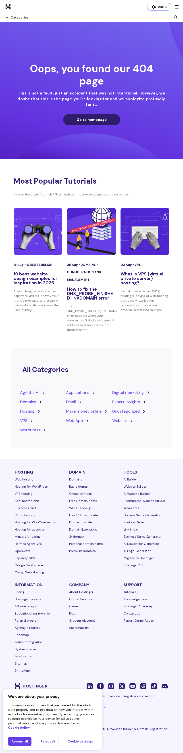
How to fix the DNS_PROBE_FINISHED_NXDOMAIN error (90, 293)
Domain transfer (81, 522)
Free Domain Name (83, 501)
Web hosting (24, 479)
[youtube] (132, 686)
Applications (77, 392)
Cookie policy (19, 728)
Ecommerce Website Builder (144, 501)
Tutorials (130, 592)
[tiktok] (154, 686)
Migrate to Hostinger (139, 558)
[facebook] (100, 686)
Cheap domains (80, 494)
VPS (138, 265)
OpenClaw (22, 551)
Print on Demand (136, 522)
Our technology (80, 599)
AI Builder (130, 479)
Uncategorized (126, 411)
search (176, 17)
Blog (72, 613)
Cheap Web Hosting (29, 572)
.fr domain (76, 537)
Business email (25, 508)
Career (74, 606)
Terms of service (108, 696)
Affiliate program (27, 606)
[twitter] (121, 686)
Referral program (27, 621)
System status (25, 649)
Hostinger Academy (138, 606)
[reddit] (143, 686)
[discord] (164, 686)
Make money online (84, 411)
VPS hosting (23, 494)
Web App (74, 420)
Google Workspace (29, 565)
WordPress (30, 430)
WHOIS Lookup (80, 508)
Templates (131, 508)
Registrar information (138, 696)
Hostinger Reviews (28, 599)
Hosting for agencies (30, 529)
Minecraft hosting (28, 537)
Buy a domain (79, 487)
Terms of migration (29, 642)
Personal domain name (86, 544)
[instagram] (111, 686)
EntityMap (22, 671)
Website (119, 420)
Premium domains (82, 551)
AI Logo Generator (137, 551)
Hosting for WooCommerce (35, 522)
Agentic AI (29, 392)
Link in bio (131, 529)
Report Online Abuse (139, 621)
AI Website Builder (137, 494)
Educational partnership (32, 613)
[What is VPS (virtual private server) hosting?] (145, 231)
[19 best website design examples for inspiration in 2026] (38, 231)
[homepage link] (8, 6)
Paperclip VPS (25, 558)
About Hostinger (81, 592)
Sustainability (79, 628)
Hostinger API (133, 565)
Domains (88, 265)
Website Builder (135, 487)
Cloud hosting (25, 515)
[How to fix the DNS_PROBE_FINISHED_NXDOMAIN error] (91, 231)
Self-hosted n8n (27, 501)
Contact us (132, 613)
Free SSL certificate (83, 515)
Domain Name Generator (142, 515)
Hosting (27, 411)
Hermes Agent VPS (28, 544)
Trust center (24, 656)
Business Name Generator (143, 537)
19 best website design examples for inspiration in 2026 (35, 278)
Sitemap (21, 663)
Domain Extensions (83, 529)
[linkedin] (89, 686)
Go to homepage (92, 119)
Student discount (82, 621)
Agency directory (27, 628)
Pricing (19, 592)
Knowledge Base (136, 599)
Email (71, 402)
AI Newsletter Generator (141, 544)
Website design (39, 265)
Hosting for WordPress (31, 487)
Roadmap (22, 635)
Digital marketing (128, 392)
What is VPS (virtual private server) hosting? (142, 278)
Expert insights (126, 402)
